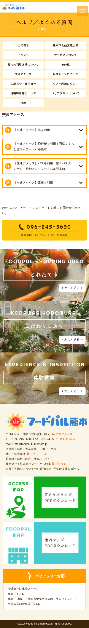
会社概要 (60, 463)
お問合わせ (70, 439)
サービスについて (65, 55)
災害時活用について (23, 93)
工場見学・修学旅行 (23, 84)
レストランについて (65, 74)
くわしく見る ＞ (72, 288)
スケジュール (38, 454)
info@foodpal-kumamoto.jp (30, 444)
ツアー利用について (65, 84)
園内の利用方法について (23, 64)
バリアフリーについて (65, 93)
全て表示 (23, 45)
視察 (23, 103)
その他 (65, 64)
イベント (23, 55)
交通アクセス (23, 74)
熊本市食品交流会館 (65, 45)
